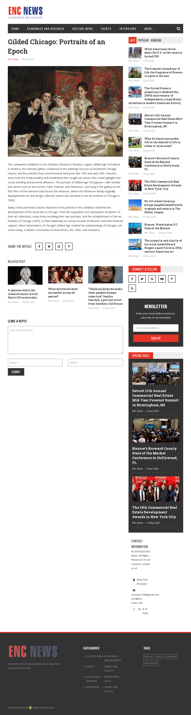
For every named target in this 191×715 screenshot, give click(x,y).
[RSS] (132, 288)
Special (159, 656)
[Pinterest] (69, 246)
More (148, 29)
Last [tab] (132, 40)
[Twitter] (142, 279)
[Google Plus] (152, 279)
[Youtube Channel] (162, 279)
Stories (148, 656)
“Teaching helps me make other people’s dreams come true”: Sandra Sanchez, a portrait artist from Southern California (105, 296)
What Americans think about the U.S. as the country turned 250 (163, 52)
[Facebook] (132, 279)
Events (106, 29)
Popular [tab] (143, 40)
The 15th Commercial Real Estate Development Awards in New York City (162, 185)
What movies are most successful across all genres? (63, 292)
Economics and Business (45, 29)
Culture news (82, 29)
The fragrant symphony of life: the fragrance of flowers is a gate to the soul (163, 72)
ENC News (13, 59)
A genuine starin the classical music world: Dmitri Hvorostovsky (23, 293)
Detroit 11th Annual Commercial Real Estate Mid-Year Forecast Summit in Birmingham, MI (163, 121)
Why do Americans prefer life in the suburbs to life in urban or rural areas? (162, 142)
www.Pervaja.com (44, 707)
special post (151, 663)
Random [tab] (156, 40)
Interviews (128, 29)
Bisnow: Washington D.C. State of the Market (161, 226)
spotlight (171, 656)
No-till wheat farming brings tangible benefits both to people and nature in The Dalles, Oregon (163, 206)
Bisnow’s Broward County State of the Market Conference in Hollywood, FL (162, 163)
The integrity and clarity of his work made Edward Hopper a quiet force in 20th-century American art (163, 246)
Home (15, 29)
